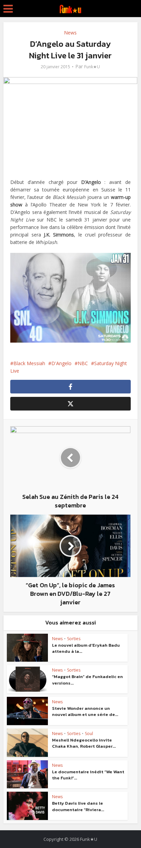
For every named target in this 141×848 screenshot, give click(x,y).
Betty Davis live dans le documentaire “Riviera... (78, 806)
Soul (89, 733)
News (70, 32)
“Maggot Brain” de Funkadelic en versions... (87, 679)
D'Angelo (61, 363)
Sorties (73, 639)
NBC (83, 363)
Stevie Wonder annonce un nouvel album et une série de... (85, 711)
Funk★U (92, 66)
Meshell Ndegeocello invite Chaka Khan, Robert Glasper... (84, 743)
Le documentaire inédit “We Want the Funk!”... (88, 774)
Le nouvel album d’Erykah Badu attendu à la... (86, 648)
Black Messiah (29, 363)
